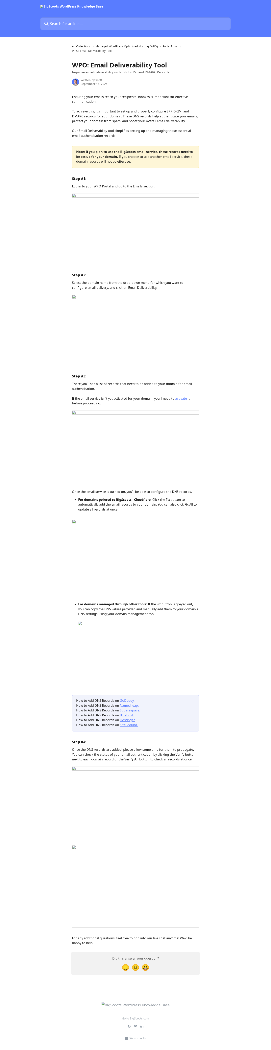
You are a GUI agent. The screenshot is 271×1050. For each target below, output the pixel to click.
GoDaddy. (127, 700)
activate (181, 398)
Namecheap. (129, 705)
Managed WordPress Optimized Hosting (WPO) (126, 46)
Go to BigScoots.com (135, 1018)
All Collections (81, 46)
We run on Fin (138, 1038)
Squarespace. (130, 710)
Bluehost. (127, 715)
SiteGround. (129, 725)
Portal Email (170, 46)
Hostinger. (127, 720)
